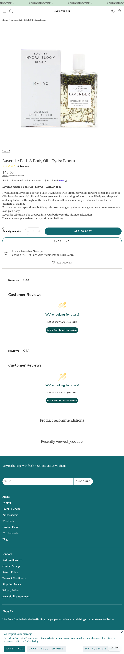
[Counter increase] (39, 231)
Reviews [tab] (13, 280)
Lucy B (6, 151)
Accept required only (46, 648)
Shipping (5, 176)
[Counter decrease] (28, 231)
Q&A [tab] (26, 280)
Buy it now (62, 241)
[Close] (121, 632)
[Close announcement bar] (121, 2)
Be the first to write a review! (62, 330)
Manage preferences (101, 648)
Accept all (14, 648)
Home (5, 20)
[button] (4, 11)
